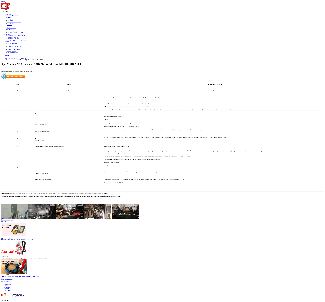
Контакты (7, 48)
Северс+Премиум (12, 15)
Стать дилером (11, 51)
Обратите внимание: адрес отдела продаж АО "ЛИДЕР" (17, 239)
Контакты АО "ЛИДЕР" (14, 49)
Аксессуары (10, 23)
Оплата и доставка (12, 31)
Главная (6, 55)
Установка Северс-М (13, 38)
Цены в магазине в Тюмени (15, 32)
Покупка (6, 26)
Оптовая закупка (12, 29)
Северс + (10, 17)
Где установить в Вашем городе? (16, 40)
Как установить (8, 57)
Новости (3, 221)
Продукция (7, 14)
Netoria (15, 300)
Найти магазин (11, 28)
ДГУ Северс (10, 20)
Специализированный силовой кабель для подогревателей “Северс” (20, 276)
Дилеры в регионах (13, 52)
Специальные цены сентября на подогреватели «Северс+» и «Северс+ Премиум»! (24, 258)
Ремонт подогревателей (14, 46)
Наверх (3, 1)
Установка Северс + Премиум (16, 35)
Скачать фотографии (7, 220)
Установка (7, 34)
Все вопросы (11, 44)
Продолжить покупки (7, 279)
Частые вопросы (12, 43)
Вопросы (6, 41)
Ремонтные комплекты (14, 22)
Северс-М (10, 19)
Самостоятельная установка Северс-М (15, 58)
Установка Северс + (13, 37)
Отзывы (9, 25)
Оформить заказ (5, 281)
